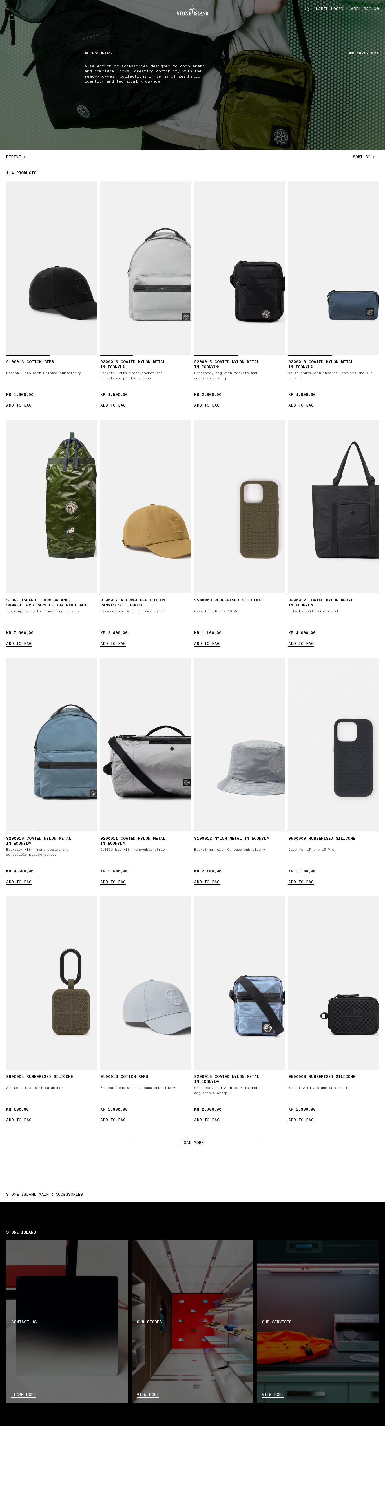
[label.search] (307, 9)
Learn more (23, 1394)
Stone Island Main (27, 1194)
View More (273, 1394)
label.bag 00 (363, 9)
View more (148, 1394)
